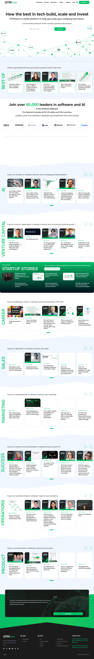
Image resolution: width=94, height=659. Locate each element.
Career (42, 643)
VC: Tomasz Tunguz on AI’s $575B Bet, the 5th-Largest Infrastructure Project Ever (32, 246)
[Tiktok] (18, 648)
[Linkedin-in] (4, 648)
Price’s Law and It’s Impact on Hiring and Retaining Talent (50, 321)
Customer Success (62, 641)
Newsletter (39, 2)
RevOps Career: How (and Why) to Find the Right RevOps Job (84, 367)
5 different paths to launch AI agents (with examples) (14, 86)
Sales (41, 646)
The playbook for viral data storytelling (84, 567)
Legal (4, 654)
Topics (61, 2)
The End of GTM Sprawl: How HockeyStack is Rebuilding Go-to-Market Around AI (31, 518)
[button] (77, 2)
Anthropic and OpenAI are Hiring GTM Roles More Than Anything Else (32, 195)
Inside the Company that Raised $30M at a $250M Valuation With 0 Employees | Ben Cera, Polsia (50, 196)
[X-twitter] (6, 648)
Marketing (60, 639)
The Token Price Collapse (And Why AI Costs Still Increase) (32, 367)
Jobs (73, 2)
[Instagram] (15, 648)
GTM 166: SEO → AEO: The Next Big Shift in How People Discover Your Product (67, 416)
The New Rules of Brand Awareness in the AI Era (49, 568)
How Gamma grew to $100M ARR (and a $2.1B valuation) (21, 285)
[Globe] (12, 648)
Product (59, 643)
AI (40, 639)
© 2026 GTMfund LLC (83, 654)
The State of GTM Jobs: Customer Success (49, 464)
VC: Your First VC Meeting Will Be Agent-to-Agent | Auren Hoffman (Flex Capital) (84, 246)
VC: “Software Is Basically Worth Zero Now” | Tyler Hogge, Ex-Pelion (50, 245)
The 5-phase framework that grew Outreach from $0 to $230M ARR (84, 87)
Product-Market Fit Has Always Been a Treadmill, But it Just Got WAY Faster (80, 640)
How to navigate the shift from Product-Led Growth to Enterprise (67, 569)
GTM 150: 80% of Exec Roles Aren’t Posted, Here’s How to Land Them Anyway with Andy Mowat (32, 324)
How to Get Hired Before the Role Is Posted (66, 86)
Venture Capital (44, 641)
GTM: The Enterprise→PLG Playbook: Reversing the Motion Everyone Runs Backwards (50, 370)
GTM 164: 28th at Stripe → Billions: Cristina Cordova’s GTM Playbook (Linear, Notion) (31, 88)
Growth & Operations (63, 646)
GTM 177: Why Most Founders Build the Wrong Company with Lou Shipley (67, 517)
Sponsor (68, 2)
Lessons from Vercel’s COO (84, 515)
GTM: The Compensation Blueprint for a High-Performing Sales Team (67, 370)
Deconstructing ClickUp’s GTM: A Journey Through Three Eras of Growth (82, 275)
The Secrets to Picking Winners (83, 321)
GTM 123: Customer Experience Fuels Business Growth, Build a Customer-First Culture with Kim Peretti (66, 469)
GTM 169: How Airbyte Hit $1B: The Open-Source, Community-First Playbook (83, 285)
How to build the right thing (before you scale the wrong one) (32, 570)
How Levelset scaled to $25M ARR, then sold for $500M (51, 275)
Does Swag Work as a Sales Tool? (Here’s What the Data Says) (32, 412)
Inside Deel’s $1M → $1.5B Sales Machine (15, 367)
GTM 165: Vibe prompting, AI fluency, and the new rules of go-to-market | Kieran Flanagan (84, 416)
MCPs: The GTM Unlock (83, 193)
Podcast (46, 2)
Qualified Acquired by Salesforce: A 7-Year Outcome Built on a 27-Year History (22, 276)
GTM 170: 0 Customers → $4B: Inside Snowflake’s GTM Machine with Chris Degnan (49, 88)
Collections (53, 2)
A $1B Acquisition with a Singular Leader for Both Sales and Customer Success (32, 468)
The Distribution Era (15, 239)
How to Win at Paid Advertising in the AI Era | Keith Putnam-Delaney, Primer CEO (15, 195)
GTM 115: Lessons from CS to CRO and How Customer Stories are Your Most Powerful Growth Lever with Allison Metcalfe (84, 470)
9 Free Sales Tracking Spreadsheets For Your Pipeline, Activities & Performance (50, 414)
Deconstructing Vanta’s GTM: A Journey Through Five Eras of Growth (51, 285)
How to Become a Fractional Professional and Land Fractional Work (67, 322)
